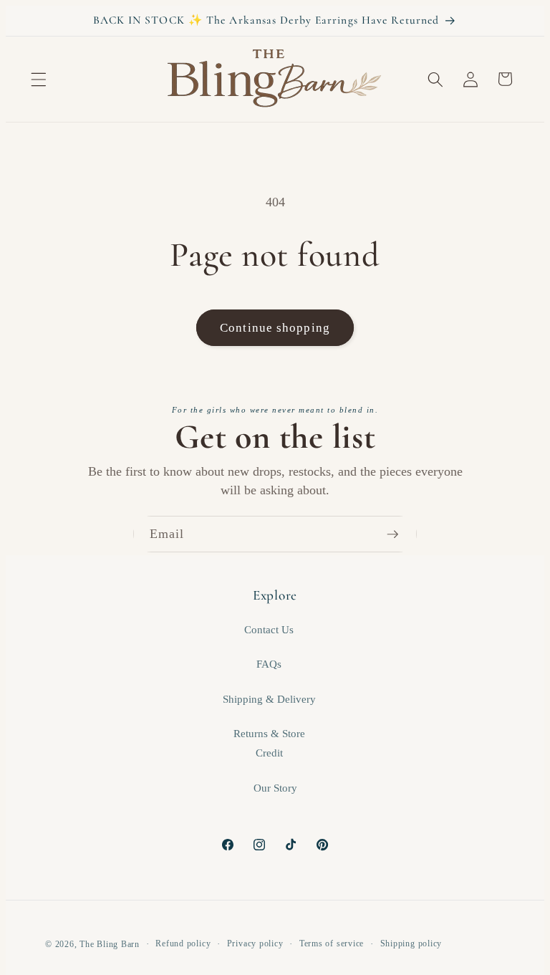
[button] (38, 79)
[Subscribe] (399, 534)
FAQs (268, 664)
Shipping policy (411, 943)
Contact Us (269, 629)
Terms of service (331, 943)
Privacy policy (255, 943)
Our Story (275, 788)
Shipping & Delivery (269, 699)
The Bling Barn (109, 944)
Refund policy (183, 943)
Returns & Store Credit (269, 743)
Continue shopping (275, 328)
